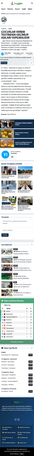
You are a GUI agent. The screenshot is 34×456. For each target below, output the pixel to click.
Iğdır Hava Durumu (25, 427)
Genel (3, 9)
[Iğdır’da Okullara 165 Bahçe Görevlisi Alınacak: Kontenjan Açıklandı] (8, 200)
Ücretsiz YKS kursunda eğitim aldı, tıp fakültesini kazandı (22, 286)
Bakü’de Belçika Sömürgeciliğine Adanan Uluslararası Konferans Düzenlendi (21, 253)
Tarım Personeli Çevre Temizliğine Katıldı (15, 13)
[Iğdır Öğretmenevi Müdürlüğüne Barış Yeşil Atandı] (8, 185)
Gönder (5, 235)
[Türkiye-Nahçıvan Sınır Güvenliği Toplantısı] (25, 185)
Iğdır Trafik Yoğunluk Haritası (24, 433)
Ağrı (15, 282)
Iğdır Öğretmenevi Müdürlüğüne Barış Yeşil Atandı (8, 192)
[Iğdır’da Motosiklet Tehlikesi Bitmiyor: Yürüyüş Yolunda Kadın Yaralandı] (25, 200)
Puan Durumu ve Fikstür (7, 438)
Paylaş (5, 62)
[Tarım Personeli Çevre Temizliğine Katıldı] (25, 170)
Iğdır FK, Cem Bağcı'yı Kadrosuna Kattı (22, 294)
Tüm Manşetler (24, 437)
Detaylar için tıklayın (17, 342)
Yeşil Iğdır (14, 153)
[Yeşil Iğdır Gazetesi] (17, 3)
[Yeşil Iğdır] (5, 154)
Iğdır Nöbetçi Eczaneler (7, 428)
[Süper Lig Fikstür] (32, 348)
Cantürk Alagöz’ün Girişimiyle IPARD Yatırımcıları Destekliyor (22, 269)
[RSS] (18, 419)
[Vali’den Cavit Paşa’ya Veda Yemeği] (8, 170)
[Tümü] (32, 245)
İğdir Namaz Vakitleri (10, 432)
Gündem (10, 9)
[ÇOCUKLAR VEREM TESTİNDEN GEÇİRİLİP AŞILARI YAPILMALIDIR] (17, 59)
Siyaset (17, 9)
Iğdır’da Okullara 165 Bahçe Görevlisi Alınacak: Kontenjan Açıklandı (8, 208)
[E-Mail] (12, 157)
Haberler (3, 28)
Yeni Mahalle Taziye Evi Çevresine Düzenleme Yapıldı (22, 261)
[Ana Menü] (2, 3)
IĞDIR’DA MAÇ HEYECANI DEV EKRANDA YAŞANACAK (21, 278)
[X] (15, 419)
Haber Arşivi (23, 442)
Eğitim (30, 9)
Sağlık (24, 9)
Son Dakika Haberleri (9, 442)
